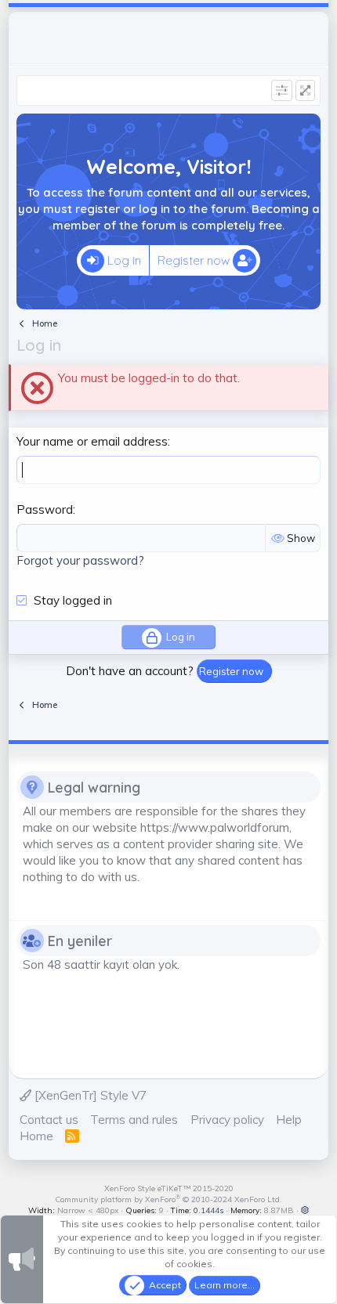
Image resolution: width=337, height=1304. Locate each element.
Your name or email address (92, 441)
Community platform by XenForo (168, 1199)
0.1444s (208, 1210)
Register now (195, 260)
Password (44, 509)
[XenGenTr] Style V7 (89, 1095)
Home (36, 1136)
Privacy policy (227, 1119)
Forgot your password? (80, 560)
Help (289, 1119)
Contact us (49, 1119)
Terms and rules (134, 1119)
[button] (305, 1210)
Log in (122, 260)
